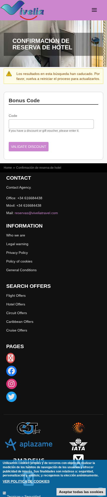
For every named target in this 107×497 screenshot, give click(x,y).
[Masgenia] (78, 428)
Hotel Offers (15, 304)
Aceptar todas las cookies (81, 492)
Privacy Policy (17, 253)
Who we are (15, 235)
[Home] (13, 11)
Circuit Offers (16, 313)
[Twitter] (11, 398)
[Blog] (10, 359)
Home (8, 167)
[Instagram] (11, 385)
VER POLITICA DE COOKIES (26, 481)
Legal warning (17, 244)
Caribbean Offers (19, 322)
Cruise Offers (16, 330)
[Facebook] (11, 372)
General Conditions (21, 270)
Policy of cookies (19, 261)
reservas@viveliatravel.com (36, 213)
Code (13, 116)
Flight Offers (16, 296)
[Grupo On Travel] (29, 428)
